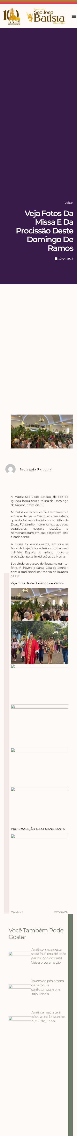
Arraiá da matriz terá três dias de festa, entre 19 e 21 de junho (48, 1016)
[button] (73, 16)
